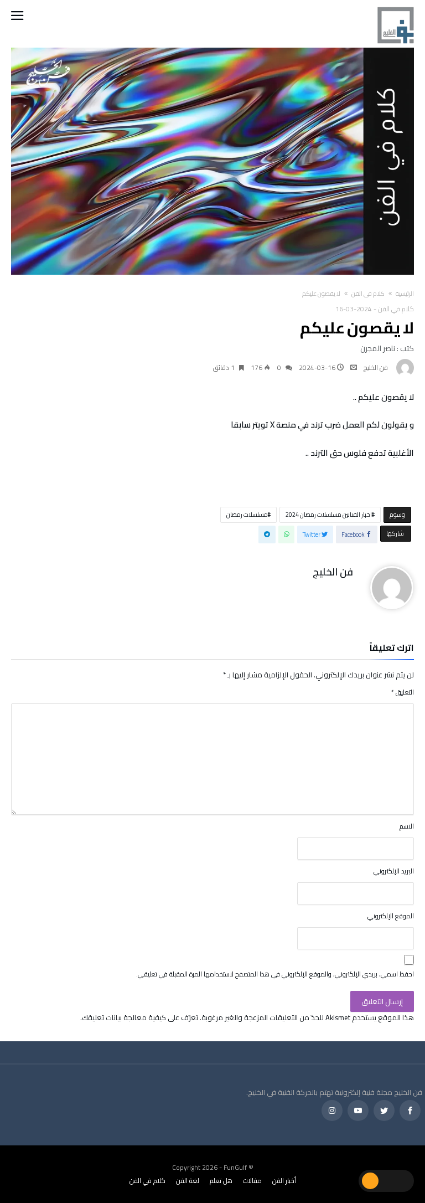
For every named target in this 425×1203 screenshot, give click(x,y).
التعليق (402, 692)
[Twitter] (384, 1111)
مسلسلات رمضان (247, 514)
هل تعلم (221, 1180)
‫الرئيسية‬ (405, 293)
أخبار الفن (284, 1180)
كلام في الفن (368, 293)
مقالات (252, 1180)
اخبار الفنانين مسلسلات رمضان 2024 (329, 514)
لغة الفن (187, 1180)
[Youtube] (358, 1111)
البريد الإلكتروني (394, 871)
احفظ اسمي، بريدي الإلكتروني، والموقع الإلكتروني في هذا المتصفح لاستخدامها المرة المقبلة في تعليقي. (275, 974)
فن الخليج (376, 367)
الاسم (407, 826)
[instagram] (332, 1111)
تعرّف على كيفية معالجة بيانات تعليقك (140, 1017)
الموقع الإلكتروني (390, 916)
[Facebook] (410, 1111)
